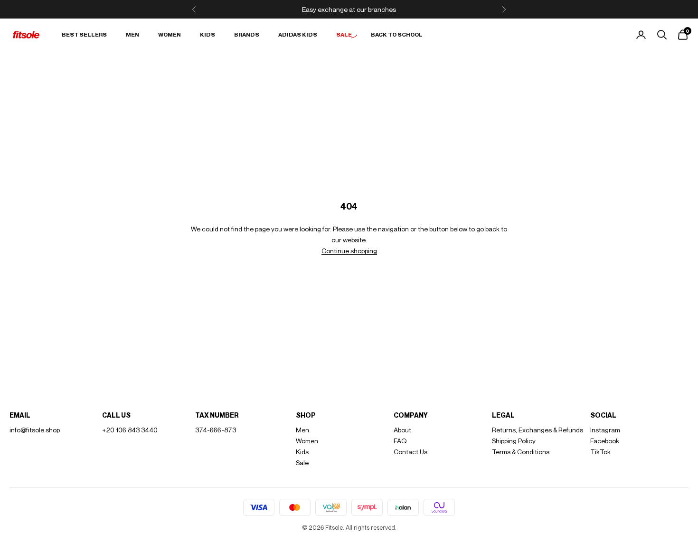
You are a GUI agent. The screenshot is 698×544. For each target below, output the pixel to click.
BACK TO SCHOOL (397, 34)
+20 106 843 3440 (130, 430)
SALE (344, 34)
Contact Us (410, 452)
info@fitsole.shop (34, 430)
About (402, 430)
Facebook (604, 441)
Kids (207, 34)
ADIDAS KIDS (297, 34)
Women (169, 34)
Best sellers (84, 34)
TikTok (600, 452)
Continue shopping (349, 251)
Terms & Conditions (520, 452)
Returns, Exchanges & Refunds (537, 430)
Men (132, 34)
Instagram (605, 430)
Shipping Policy (514, 441)
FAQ (400, 441)
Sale (302, 462)
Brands (246, 34)
